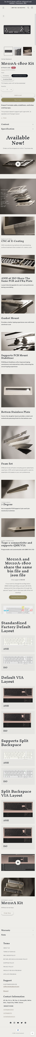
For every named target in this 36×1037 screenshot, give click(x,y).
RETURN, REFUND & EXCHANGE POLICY (15, 959)
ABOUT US (6, 948)
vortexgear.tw (7, 1013)
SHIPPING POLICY (8, 963)
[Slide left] (2, 51)
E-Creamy (7, 76)
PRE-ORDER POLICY (9, 955)
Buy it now (18, 100)
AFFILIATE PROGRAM (9, 974)
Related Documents (18, 597)
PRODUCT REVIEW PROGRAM (12, 970)
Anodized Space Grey (19, 75)
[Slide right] (34, 51)
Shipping (3, 69)
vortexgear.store (8, 1009)
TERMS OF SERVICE (9, 951)
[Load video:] (18, 164)
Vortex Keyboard (20, 1033)
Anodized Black (7, 79)
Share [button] (5, 118)
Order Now (7, 913)
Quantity (3, 86)
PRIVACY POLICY (8, 966)
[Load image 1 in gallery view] (8, 51)
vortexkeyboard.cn (9, 1016)
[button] (3, 8)
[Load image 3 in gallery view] (27, 51)
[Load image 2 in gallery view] (18, 51)
